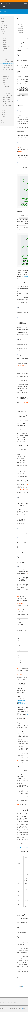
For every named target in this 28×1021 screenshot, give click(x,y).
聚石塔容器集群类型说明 (7, 88)
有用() (20, 986)
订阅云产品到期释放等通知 (7, 107)
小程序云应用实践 (6, 86)
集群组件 (4, 44)
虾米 (1, 1002)
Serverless (5, 74)
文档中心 (1, 11)
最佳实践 (3, 33)
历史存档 (3, 118)
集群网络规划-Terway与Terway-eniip (8, 101)
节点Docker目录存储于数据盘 (8, 95)
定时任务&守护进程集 (6, 76)
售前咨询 (25, 1008)
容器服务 (2, 29)
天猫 (11, 1000)
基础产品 (2, 120)
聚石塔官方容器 (5, 35)
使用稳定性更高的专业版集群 (8, 90)
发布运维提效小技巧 (6, 46)
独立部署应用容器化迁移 (7, 91)
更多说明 (3, 112)
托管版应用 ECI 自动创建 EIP (8, 65)
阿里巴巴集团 (2, 1000)
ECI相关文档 (5, 59)
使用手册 (3, 31)
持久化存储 (5, 52)
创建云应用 (5, 40)
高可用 (4, 55)
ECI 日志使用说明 (6, 71)
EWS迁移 (3, 116)
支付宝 (15, 1002)
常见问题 (3, 110)
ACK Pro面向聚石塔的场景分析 (8, 105)
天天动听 (4, 1002)
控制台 (25, 3)
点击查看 (26, 276)
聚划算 (14, 1000)
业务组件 (2, 122)
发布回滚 (4, 103)
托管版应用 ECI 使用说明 (7, 63)
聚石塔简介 (3, 21)
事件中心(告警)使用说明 (7, 97)
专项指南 (2, 124)
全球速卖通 (19, 1000)
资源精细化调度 (5, 78)
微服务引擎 (5, 80)
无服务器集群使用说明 (6, 99)
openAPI (4, 82)
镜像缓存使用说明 (6, 67)
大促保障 (3, 114)
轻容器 (4, 84)
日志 (3, 50)
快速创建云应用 (4, 25)
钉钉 (12, 1002)
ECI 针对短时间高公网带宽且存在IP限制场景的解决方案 (8, 69)
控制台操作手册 (4, 27)
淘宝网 (7, 1000)
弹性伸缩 (4, 57)
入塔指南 (2, 23)
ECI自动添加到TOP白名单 (8, 61)
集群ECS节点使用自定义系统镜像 (8, 93)
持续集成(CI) (5, 48)
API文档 (3, 6)
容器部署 (4, 38)
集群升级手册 (5, 42)
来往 (9, 1002)
